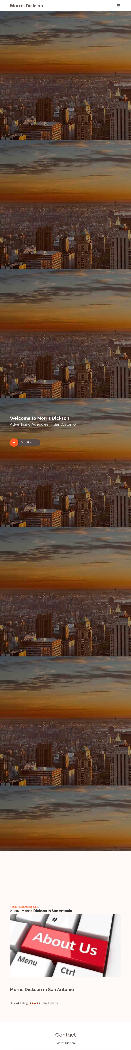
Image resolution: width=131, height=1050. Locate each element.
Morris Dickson (26, 6)
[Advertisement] (65, 880)
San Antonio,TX (28, 906)
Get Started (28, 442)
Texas (13, 906)
